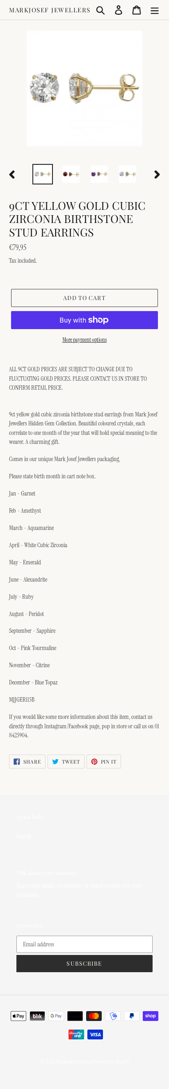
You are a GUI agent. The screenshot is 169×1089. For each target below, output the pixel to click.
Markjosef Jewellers (50, 10)
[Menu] (155, 10)
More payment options (84, 339)
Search (24, 836)
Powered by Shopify (111, 1061)
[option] (43, 174)
